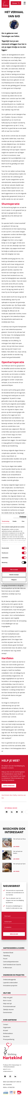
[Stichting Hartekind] (12, 1052)
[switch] (24, 553)
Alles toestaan (14, 569)
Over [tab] (23, 521)
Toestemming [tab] (5, 521)
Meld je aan (14, 934)
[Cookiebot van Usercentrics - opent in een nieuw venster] (19, 517)
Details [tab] (14, 521)
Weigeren (14, 579)
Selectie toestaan (14, 574)
